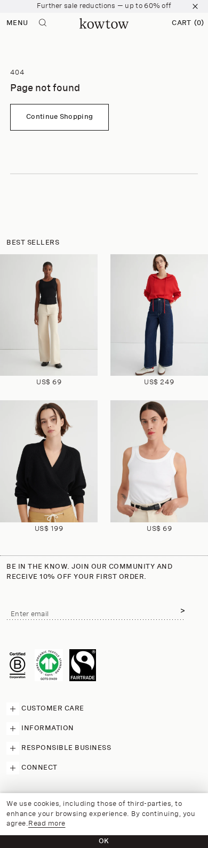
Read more (47, 823)
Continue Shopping (59, 117)
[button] (187, 23)
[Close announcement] (195, 6)
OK (104, 841)
